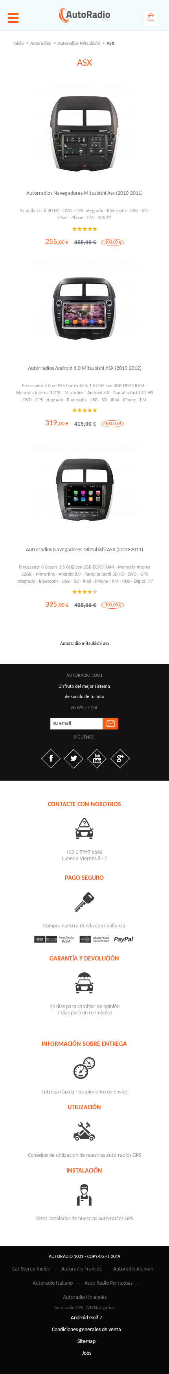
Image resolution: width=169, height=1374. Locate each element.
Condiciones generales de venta (86, 1330)
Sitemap (86, 1341)
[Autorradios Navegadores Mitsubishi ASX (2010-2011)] (84, 490)
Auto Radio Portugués (108, 1283)
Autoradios (40, 43)
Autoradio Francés (81, 1269)
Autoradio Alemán (133, 1269)
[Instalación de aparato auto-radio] (85, 1194)
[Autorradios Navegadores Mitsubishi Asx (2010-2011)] (84, 134)
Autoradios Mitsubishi (79, 43)
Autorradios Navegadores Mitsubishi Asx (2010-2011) (84, 193)
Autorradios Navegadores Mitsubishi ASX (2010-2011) (84, 550)
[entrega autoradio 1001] (85, 1067)
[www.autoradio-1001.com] (84, 15)
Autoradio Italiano (53, 1283)
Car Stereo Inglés (31, 1269)
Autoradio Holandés (85, 1297)
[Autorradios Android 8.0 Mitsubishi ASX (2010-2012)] (84, 309)
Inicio (18, 43)
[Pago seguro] (85, 901)
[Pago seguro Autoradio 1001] (85, 939)
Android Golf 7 (86, 1318)
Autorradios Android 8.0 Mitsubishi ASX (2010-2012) (84, 368)
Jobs (86, 1353)
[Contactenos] (85, 828)
